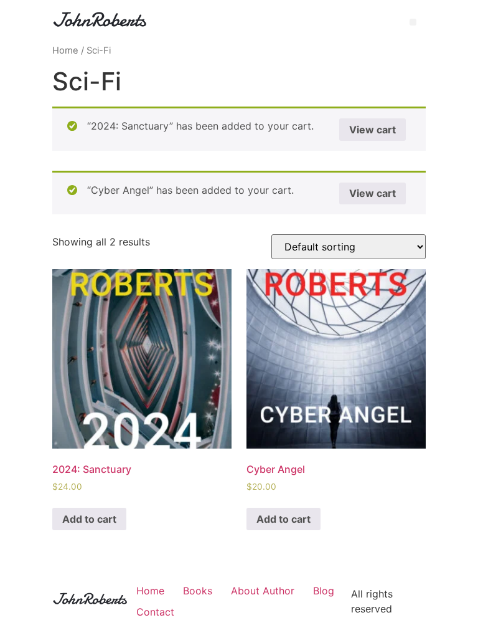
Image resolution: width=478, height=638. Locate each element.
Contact (155, 612)
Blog (323, 590)
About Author (262, 590)
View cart (372, 129)
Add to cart (89, 519)
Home (65, 50)
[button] (413, 22)
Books (197, 590)
